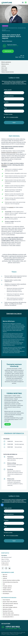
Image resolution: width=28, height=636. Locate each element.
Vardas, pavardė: (8, 89)
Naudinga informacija (8, 606)
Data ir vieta (4, 68)
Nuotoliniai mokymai (7, 586)
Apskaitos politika (7, 604)
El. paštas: (7, 102)
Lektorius (4, 66)
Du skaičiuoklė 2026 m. (8, 612)
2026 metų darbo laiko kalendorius (11, 610)
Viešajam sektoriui (7, 583)
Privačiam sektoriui (7, 581)
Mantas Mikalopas (7, 41)
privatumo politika (14, 117)
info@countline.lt (5, 558)
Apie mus (5, 569)
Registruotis (8, 51)
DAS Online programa (8, 600)
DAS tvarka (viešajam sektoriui (10, 602)
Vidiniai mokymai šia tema (7, 72)
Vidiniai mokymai (7, 584)
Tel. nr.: (6, 108)
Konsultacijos (6, 588)
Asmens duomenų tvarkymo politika (11, 575)
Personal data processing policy (10, 577)
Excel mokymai (6, 595)
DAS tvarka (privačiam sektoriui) (10, 598)
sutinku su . (12, 117)
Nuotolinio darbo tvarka (8, 608)
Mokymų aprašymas (6, 62)
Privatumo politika (8, 114)
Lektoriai (5, 573)
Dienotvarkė (4, 70)
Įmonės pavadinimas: (9, 96)
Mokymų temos (5, 64)
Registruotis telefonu (12, 44)
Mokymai (5, 571)
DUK (4, 579)
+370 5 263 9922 (4, 560)
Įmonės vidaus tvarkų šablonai (10, 596)
